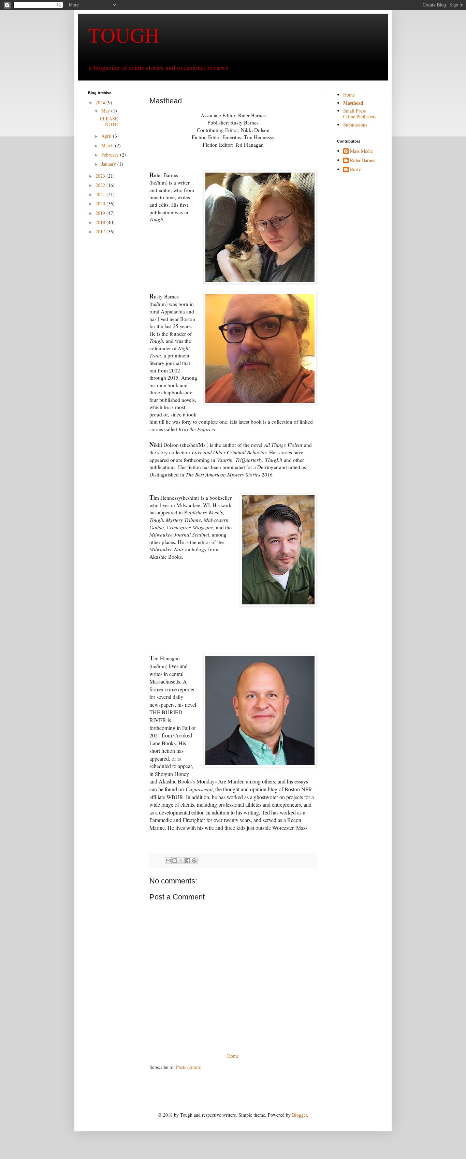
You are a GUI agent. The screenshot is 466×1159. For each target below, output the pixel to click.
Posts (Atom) (189, 1067)
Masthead (353, 102)
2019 (101, 213)
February (110, 154)
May (106, 110)
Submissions (355, 124)
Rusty (355, 170)
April (107, 136)
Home (233, 1056)
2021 (101, 194)
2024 (101, 102)
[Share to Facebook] (187, 860)
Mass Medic (361, 151)
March (108, 145)
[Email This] (168, 860)
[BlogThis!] (174, 860)
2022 (101, 185)
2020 (101, 203)
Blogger (299, 1115)
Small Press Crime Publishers (359, 113)
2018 (101, 222)
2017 (101, 231)
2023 (101, 176)
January (109, 164)
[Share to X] (181, 860)
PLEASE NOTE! (110, 121)
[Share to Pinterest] (194, 860)
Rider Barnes (362, 160)
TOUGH (123, 34)
